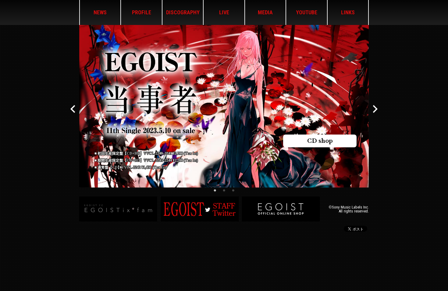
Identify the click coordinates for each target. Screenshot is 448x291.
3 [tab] (233, 190)
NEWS (100, 12)
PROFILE (141, 12)
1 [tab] (214, 190)
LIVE (224, 12)
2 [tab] (224, 190)
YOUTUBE (306, 12)
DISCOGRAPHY (183, 12)
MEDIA (265, 12)
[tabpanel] (224, 106)
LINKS (348, 12)
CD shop (320, 141)
